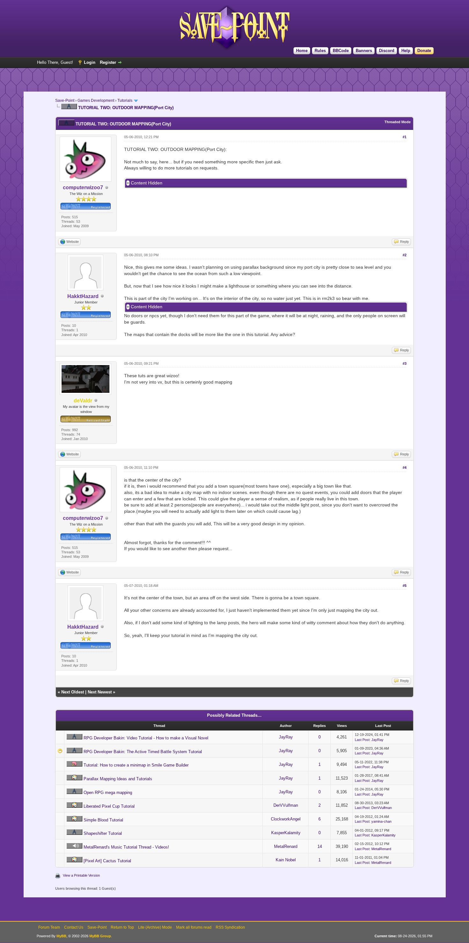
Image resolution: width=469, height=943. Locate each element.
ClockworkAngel (286, 819)
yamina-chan (381, 821)
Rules (320, 50)
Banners (364, 50)
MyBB (61, 936)
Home (302, 50)
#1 (404, 137)
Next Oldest (72, 692)
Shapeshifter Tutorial (103, 833)
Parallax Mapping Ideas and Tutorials (118, 778)
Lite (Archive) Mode (155, 927)
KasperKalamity (286, 832)
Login (89, 62)
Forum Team (49, 927)
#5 (404, 586)
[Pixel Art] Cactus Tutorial (107, 860)
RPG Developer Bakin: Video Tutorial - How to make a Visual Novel (146, 738)
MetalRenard (285, 846)
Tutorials (124, 100)
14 (319, 846)
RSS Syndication (230, 927)
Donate (424, 50)
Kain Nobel (286, 859)
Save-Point (64, 100)
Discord (386, 50)
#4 (404, 467)
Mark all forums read (194, 927)
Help (405, 50)
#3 (404, 363)
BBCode (341, 50)
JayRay (286, 737)
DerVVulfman (285, 805)
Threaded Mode (397, 122)
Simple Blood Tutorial (103, 820)
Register (108, 62)
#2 (404, 255)
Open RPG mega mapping (108, 792)
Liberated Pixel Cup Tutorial (109, 806)
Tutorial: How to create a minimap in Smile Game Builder (136, 765)
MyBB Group (100, 936)
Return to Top (122, 927)
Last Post (362, 740)
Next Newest (100, 692)
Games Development (96, 100)
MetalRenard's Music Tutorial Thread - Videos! (126, 847)
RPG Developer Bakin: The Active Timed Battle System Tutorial (143, 751)
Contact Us (73, 927)
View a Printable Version (81, 875)
